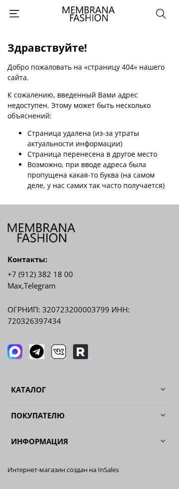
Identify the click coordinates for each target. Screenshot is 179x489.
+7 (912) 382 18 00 (40, 274)
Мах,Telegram (31, 286)
